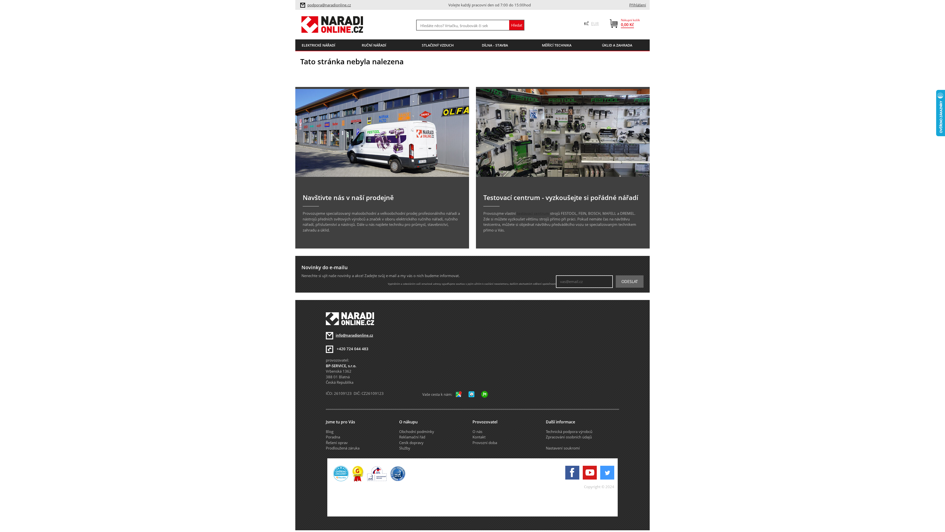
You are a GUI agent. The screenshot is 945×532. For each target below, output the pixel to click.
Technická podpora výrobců (569, 431)
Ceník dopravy (411, 442)
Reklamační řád (412, 436)
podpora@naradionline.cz (329, 4)
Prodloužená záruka (343, 448)
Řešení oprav (337, 442)
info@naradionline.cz (354, 335)
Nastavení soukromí (563, 448)
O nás (477, 431)
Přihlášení (637, 4)
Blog (329, 431)
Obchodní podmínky (416, 431)
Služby (404, 448)
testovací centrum (533, 213)
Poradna (333, 436)
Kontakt (479, 436)
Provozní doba (484, 442)
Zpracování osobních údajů (569, 436)
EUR (595, 23)
